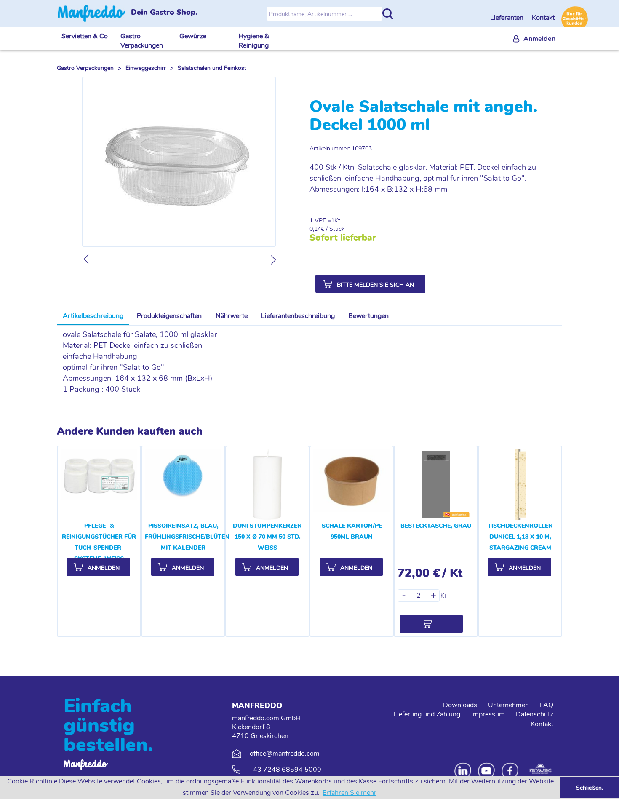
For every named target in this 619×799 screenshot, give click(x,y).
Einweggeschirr (145, 68)
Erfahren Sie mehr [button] (349, 792)
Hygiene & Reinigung (253, 41)
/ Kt (452, 573)
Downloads (460, 705)
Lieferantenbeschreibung (298, 316)
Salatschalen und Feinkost (212, 68)
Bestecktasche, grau (435, 526)
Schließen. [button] (589, 787)
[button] (370, 284)
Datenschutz (534, 714)
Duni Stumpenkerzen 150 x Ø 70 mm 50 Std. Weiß (267, 537)
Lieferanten (507, 17)
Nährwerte (232, 316)
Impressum (488, 714)
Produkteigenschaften (169, 316)
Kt (337, 220)
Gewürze (192, 36)
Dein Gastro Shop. (164, 12)
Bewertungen (368, 316)
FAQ (546, 705)
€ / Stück (332, 229)
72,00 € (419, 573)
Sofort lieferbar (343, 237)
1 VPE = (320, 220)
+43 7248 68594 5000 (285, 769)
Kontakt (543, 17)
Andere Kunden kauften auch (130, 431)
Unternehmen (508, 705)
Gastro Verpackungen (141, 41)
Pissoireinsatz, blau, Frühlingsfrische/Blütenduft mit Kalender (195, 537)
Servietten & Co (84, 36)
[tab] (93, 316)
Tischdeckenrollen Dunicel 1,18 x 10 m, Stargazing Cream (520, 537)
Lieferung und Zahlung (426, 714)
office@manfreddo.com (285, 753)
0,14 (315, 229)
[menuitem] (534, 39)
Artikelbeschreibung (93, 316)
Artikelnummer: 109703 (341, 148)
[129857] (431, 624)
